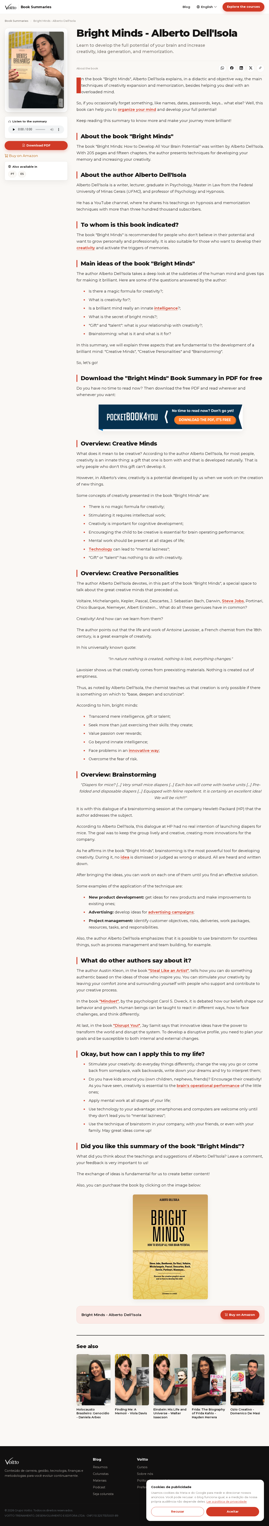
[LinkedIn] (241, 68)
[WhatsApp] (222, 68)
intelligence (166, 308)
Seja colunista (103, 1494)
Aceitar (233, 1511)
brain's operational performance (208, 1085)
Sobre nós (145, 1474)
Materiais (99, 1480)
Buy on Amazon (23, 156)
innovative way (144, 750)
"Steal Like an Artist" (168, 970)
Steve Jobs (233, 600)
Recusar (177, 1511)
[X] (251, 68)
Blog (186, 7)
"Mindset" (109, 1001)
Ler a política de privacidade (226, 1501)
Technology (100, 549)
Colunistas (100, 1474)
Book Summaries (16, 20)
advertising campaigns (171, 912)
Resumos (100, 1467)
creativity (85, 247)
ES (22, 173)
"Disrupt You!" (126, 1025)
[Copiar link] (260, 68)
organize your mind (137, 109)
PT (12, 173)
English (207, 7)
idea (125, 857)
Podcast (99, 1487)
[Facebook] (232, 68)
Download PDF (38, 145)
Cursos (142, 1467)
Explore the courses (243, 7)
